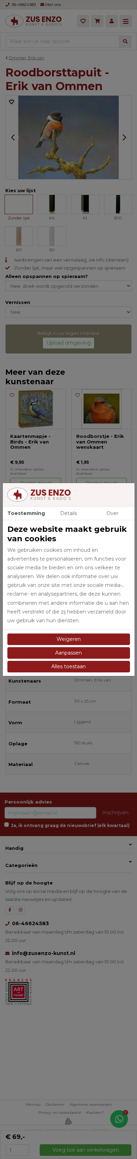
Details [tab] (68, 513)
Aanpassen (68, 653)
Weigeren (69, 639)
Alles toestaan (68, 666)
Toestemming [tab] (26, 513)
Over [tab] (112, 513)
